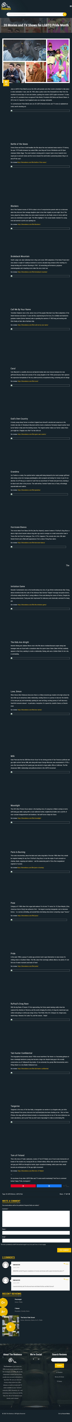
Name (4, 1229)
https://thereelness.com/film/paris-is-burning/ (30, 867)
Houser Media (66, 1413)
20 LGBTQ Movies (10, 1194)
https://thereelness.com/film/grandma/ (29, 490)
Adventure (27, 1320)
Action (22, 1320)
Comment (5, 1209)
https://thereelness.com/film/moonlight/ (29, 818)
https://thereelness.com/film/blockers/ (29, 224)
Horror (16, 1302)
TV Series (59, 1381)
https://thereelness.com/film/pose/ (28, 916)
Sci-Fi (36, 1320)
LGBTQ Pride (19, 1194)
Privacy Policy (29, 1244)
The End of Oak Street (28, 1317)
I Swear (17, 1308)
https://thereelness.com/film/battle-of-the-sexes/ (31, 162)
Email (4, 1237)
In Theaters (59, 1372)
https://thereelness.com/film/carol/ (28, 381)
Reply (67, 1264)
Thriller (20, 1302)
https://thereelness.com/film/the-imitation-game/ (32, 605)
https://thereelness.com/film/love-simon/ (30, 710)
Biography (17, 1311)
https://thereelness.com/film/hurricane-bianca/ (31, 543)
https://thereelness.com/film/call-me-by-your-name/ (33, 325)
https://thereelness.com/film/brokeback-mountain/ (32, 272)
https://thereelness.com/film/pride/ (28, 966)
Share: (62, 1194)
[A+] (3, 1307)
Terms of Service (39, 1244)
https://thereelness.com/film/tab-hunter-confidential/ (33, 1069)
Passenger (18, 1299)
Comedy (23, 1311)
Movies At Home (59, 1377)
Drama (27, 1311)
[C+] (3, 1298)
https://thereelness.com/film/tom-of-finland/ (31, 1171)
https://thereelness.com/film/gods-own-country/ (32, 434)
